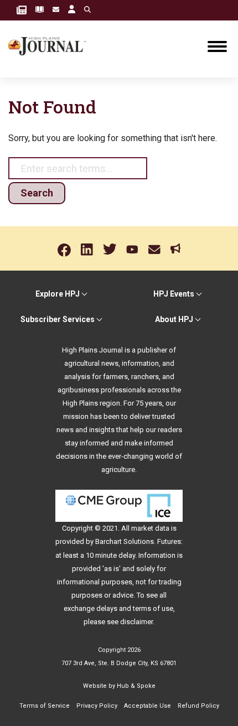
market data (150, 528)
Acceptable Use (147, 705)
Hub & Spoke (136, 685)
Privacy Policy (96, 705)
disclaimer (136, 622)
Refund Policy (198, 705)
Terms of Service (44, 705)
